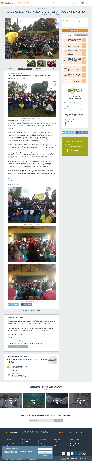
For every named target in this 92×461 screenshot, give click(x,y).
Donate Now (74, 30)
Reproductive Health (38, 8)
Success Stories (73, 447)
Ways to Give (8, 441)
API (83, 458)
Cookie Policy (14, 452)
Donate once (68, 35)
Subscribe (58, 420)
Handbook (24, 445)
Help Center (59, 432)
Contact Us (56, 447)
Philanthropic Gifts (10, 443)
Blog (70, 3)
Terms (76, 458)
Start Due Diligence (26, 441)
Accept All (45, 448)
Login (86, 3)
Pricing (80, 458)
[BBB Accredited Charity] (74, 453)
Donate (23, 3)
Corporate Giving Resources (76, 443)
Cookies (72, 458)
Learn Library (75, 439)
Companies (59, 3)
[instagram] (76, 432)
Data (85, 458)
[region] (27, 452)
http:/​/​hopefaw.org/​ (17, 367)
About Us (57, 439)
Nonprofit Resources (74, 441)
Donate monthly (81, 35)
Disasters (65, 3)
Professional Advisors (10, 445)
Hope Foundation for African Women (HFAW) (47, 15)
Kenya (47, 8)
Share (52, 68)
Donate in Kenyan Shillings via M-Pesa (74, 103)
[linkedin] (81, 432)
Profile (15, 370)
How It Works (57, 441)
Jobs (55, 443)
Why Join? (24, 443)
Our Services (41, 441)
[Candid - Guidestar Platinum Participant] (69, 454)
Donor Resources (74, 445)
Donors (8, 439)
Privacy (68, 458)
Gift (77, 3)
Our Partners (41, 443)
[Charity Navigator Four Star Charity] (64, 454)
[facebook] (70, 432)
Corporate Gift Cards (42, 445)
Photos (38, 68)
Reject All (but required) (45, 452)
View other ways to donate (80, 109)
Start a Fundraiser (74, 150)
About (46, 3)
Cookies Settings (44, 455)
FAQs (55, 445)
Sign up (17, 346)
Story (11, 68)
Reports (24, 68)
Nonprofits (52, 3)
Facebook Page (16, 369)
